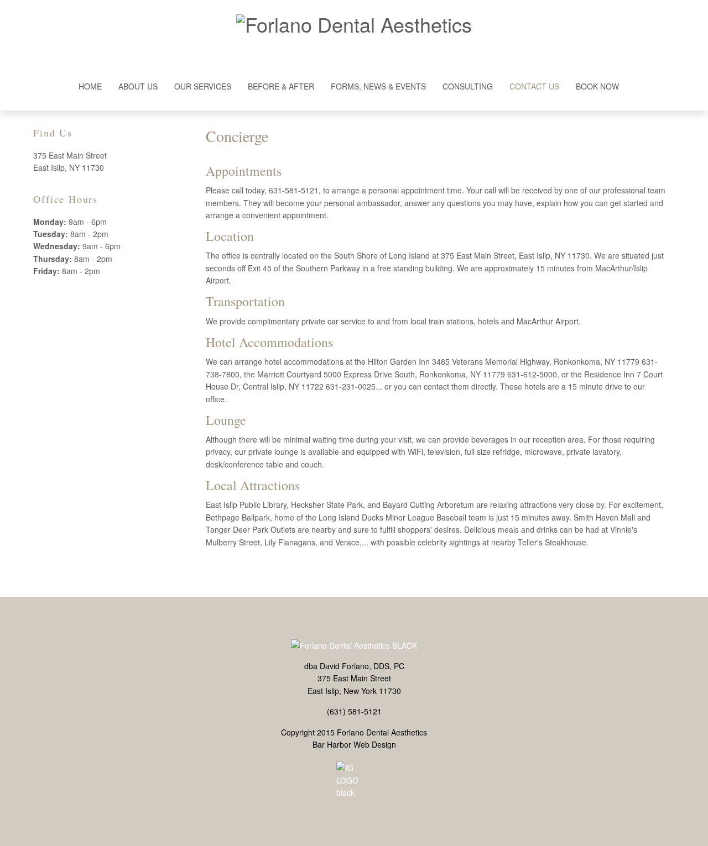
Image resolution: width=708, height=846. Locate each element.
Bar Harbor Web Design (354, 744)
